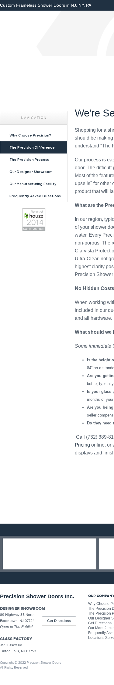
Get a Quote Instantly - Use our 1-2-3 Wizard (49, 553)
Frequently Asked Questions (35, 196)
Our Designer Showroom (31, 172)
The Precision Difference (32, 147)
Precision (44, 33)
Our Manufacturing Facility (33, 184)
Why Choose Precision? (30, 135)
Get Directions (59, 621)
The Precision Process (29, 159)
